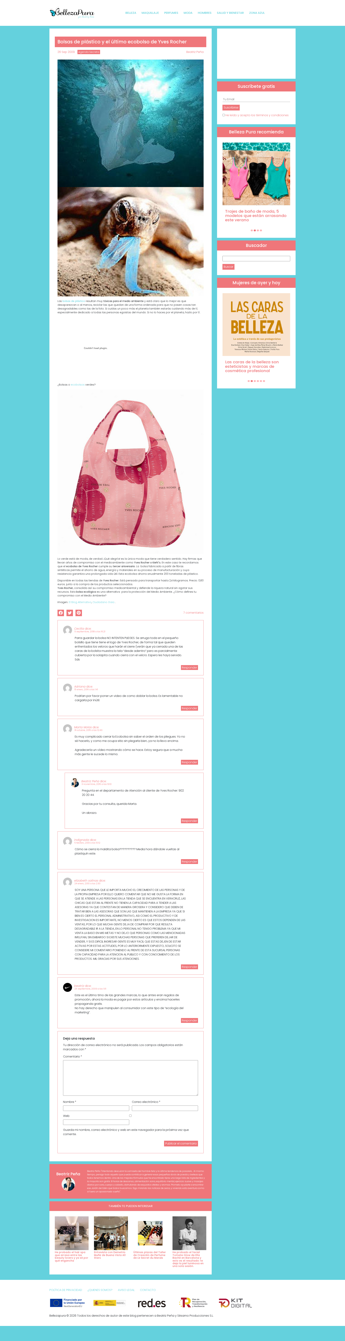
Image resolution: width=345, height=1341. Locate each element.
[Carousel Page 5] (261, 381)
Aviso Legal (126, 1290)
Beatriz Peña (195, 52)
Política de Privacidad (65, 1290)
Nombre (69, 1102)
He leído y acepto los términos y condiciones (257, 115)
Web (66, 1116)
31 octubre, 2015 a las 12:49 (88, 730)
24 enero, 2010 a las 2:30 (87, 883)
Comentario (72, 1056)
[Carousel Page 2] (255, 230)
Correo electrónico (146, 1102)
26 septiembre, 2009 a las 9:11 (90, 988)
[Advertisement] (256, 54)
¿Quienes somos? (100, 1290)
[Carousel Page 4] (261, 230)
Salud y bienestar (230, 13)
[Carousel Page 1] (252, 230)
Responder (189, 667)
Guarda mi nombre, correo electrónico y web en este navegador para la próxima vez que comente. (126, 1132)
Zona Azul (257, 13)
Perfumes (171, 13)
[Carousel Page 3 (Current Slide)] (258, 230)
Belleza (130, 13)
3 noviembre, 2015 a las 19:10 (97, 784)
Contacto (148, 1290)
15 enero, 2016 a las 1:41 (86, 689)
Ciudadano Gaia (103, 602)
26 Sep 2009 (66, 52)
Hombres (204, 13)
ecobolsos (78, 384)
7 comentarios (193, 613)
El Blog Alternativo (80, 602)
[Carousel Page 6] (264, 381)
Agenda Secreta (88, 52)
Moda (188, 13)
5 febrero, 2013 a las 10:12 (87, 842)
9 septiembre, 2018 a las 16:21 (89, 631)
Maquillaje (150, 13)
